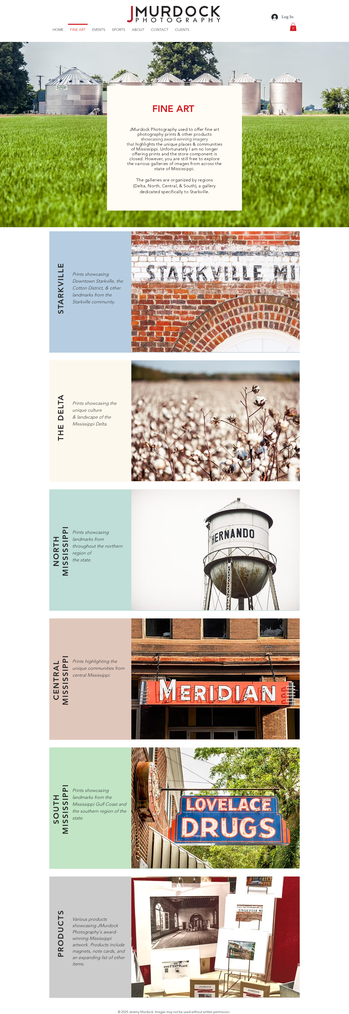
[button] (293, 27)
